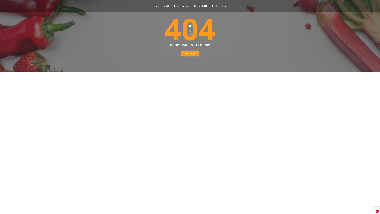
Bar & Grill (200, 6)
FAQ (214, 6)
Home (156, 6)
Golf (166, 6)
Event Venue (181, 6)
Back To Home (189, 53)
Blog (225, 6)
